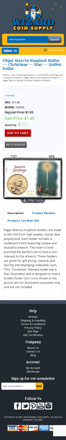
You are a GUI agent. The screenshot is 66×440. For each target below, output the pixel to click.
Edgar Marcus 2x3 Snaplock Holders (41, 77)
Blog (33, 355)
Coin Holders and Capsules (50, 74)
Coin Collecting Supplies (23, 74)
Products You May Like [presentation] (23, 220)
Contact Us (33, 351)
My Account (33, 368)
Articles (33, 316)
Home (6, 74)
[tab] (15, 213)
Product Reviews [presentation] (43, 213)
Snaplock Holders (13, 77)
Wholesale (33, 371)
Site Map (32, 331)
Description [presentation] (16, 213)
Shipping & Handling (33, 320)
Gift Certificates (33, 335)
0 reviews (9, 95)
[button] (10, 51)
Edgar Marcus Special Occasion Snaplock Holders (27, 80)
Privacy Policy (33, 327)
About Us (33, 348)
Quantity (10, 125)
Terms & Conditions (33, 324)
